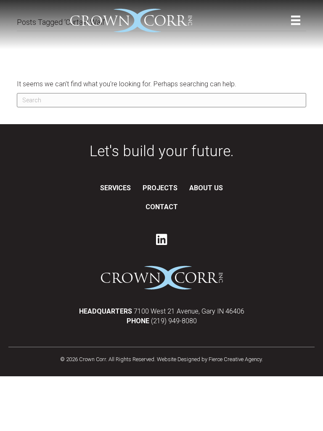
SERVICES (115, 188)
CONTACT (162, 207)
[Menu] (295, 20)
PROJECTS (160, 188)
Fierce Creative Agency (235, 359)
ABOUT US (206, 188)
